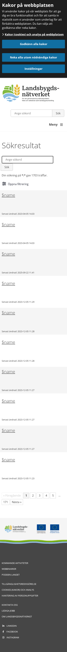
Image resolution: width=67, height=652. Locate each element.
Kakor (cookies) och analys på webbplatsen (34, 34)
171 (6, 502)
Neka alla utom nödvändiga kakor (33, 57)
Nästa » (16, 502)
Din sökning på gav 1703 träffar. (24, 175)
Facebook (12, 631)
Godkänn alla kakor (33, 44)
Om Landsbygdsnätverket (17, 616)
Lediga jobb (8, 610)
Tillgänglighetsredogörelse (19, 583)
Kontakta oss (10, 604)
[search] (27, 159)
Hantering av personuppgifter (20, 595)
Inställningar (33, 69)
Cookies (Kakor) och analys (18, 589)
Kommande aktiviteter (15, 563)
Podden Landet (11, 574)
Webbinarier (9, 568)
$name (8, 195)
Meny (56, 124)
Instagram (13, 637)
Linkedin (12, 625)
